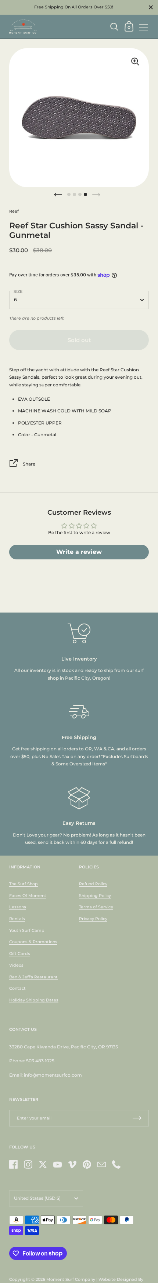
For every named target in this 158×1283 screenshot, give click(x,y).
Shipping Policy (95, 895)
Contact (17, 988)
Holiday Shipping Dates (33, 1000)
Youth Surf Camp (26, 930)
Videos (16, 965)
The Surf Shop (23, 883)
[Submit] (137, 1118)
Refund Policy (93, 883)
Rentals (17, 918)
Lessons (17, 906)
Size (18, 291)
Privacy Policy (93, 918)
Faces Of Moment (27, 895)
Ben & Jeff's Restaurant (33, 976)
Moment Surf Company (70, 1279)
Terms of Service (96, 906)
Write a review (79, 551)
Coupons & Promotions (33, 941)
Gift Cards (19, 953)
